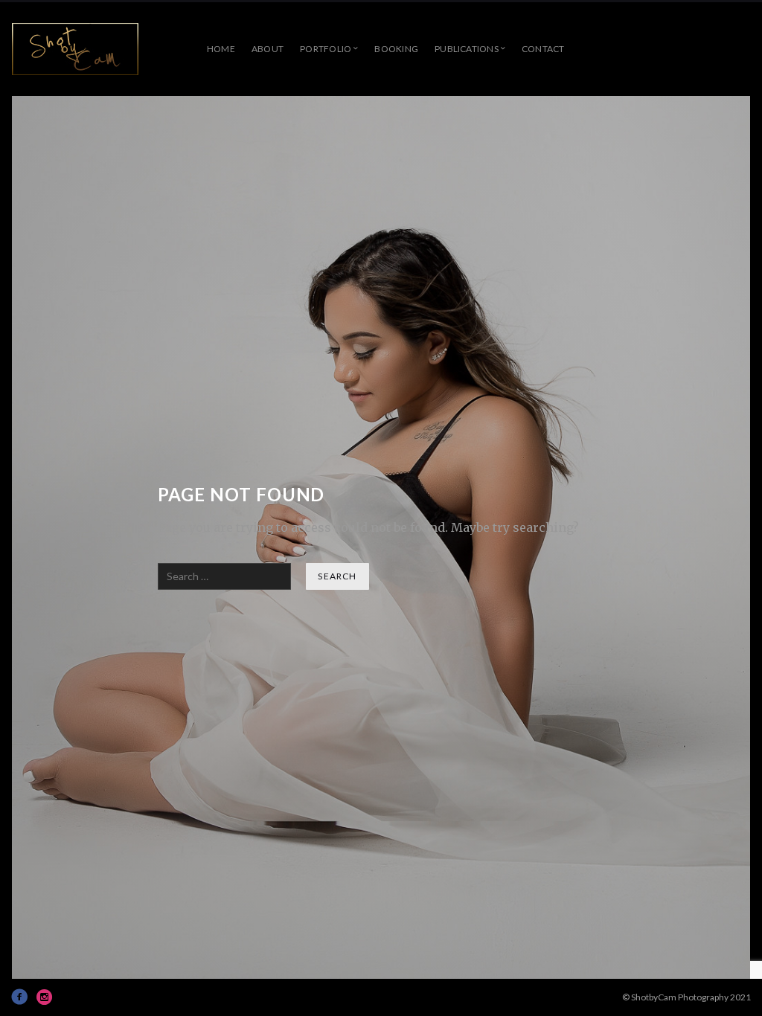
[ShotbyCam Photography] (75, 49)
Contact (543, 48)
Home (221, 48)
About (268, 48)
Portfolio (325, 48)
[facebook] (19, 996)
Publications (467, 48)
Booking (396, 48)
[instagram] (44, 996)
